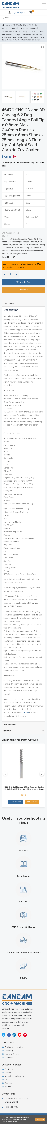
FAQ (7, 1080)
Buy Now (23, 290)
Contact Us (9, 1069)
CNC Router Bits (19, 25)
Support (8, 1073)
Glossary (8, 1083)
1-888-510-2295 (11, 1107)
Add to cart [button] (32, 801)
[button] (5, 773)
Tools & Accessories (14, 1047)
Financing (9, 1051)
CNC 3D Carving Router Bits (26, 32)
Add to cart (25, 282)
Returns (8, 1087)
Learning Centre (12, 1054)
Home (7, 25)
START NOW (39, 1119)
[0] (29, 12)
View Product (15, 801)
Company (9, 1058)
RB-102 (26, 713)
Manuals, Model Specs (14, 1076)
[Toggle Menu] (44, 4)
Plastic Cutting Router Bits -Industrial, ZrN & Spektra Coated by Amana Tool (21, 28)
